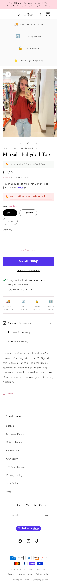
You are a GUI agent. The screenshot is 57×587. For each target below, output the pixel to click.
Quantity (7, 230)
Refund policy (25, 574)
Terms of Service (16, 467)
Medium (28, 212)
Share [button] (10, 393)
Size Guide (13, 206)
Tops (14, 148)
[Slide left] (20, 143)
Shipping (6, 177)
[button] (7, 14)
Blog (9, 491)
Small (10, 212)
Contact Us (12, 450)
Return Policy (14, 442)
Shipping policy (40, 580)
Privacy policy (42, 574)
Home (5, 148)
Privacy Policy (14, 475)
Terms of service (21, 580)
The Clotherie (27, 570)
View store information (20, 289)
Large (10, 221)
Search (10, 426)
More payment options (28, 270)
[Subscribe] (46, 515)
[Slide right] (36, 143)
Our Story (12, 459)
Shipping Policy (15, 434)
